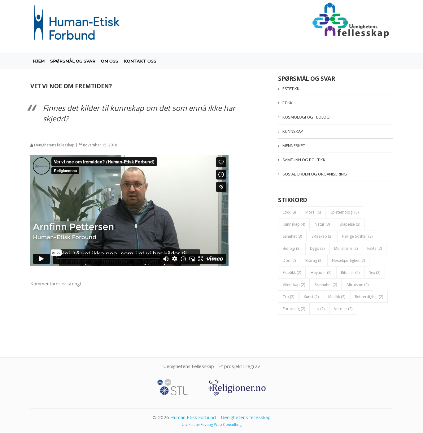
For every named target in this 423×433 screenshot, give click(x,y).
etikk (289, 212)
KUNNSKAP (292, 131)
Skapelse (349, 224)
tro (288, 296)
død (289, 260)
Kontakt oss (140, 60)
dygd (317, 248)
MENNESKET (293, 145)
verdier (343, 308)
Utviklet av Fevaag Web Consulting (212, 424)
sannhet (292, 236)
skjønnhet (326, 284)
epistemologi (344, 212)
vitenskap (294, 284)
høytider (321, 272)
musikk (336, 296)
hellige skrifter (357, 236)
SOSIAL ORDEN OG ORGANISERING (314, 174)
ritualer (350, 272)
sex (374, 272)
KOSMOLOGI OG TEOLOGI (306, 117)
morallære (346, 248)
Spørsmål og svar (72, 60)
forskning (294, 308)
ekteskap (322, 236)
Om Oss (109, 60)
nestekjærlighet (348, 260)
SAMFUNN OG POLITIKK (303, 159)
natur (322, 224)
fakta (374, 248)
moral (313, 212)
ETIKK (287, 103)
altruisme (357, 284)
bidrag (313, 260)
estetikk (292, 272)
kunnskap (294, 224)
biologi (291, 248)
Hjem (39, 60)
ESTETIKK (290, 88)
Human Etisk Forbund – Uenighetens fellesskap (220, 417)
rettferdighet (369, 296)
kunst (311, 296)
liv (320, 308)
